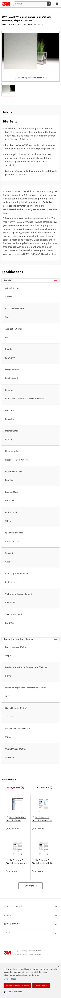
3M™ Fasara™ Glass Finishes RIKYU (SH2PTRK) (43, 819)
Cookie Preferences (37, 951)
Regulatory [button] (12, 924)
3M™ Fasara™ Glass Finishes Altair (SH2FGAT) (16, 862)
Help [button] (7, 933)
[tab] (15, 788)
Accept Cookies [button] (41, 986)
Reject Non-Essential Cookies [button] (17, 986)
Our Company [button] (13, 907)
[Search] (49, 3)
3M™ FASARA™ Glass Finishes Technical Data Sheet (17, 819)
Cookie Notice (10, 979)
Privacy (24, 951)
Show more (30, 886)
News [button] (7, 915)
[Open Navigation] (57, 4)
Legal (17, 951)
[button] (13, 992)
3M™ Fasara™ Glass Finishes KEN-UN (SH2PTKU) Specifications (42, 862)
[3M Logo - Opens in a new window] (6, 3)
